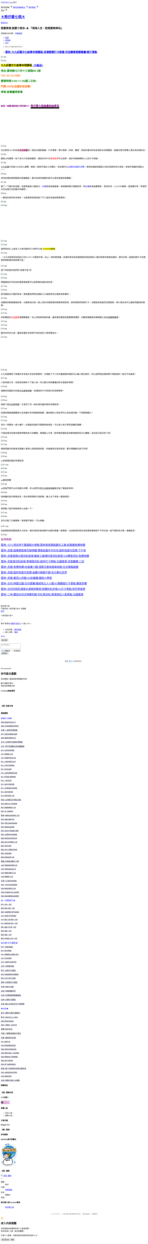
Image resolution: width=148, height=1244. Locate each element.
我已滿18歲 (5, 1240)
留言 (18, 623)
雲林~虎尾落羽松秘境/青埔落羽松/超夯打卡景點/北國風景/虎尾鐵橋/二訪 (42, 561)
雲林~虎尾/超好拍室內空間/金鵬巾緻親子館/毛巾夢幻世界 (34, 572)
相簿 (7, 38)
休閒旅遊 (18, 33)
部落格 (7, 40)
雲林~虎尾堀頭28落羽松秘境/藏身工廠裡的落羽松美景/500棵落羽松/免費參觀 (45, 556)
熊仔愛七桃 (9, 1207)
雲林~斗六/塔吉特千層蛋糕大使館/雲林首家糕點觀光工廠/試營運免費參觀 (43, 545)
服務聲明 (94, 1214)
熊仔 (2, 611)
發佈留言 (4, 653)
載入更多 (4, 640)
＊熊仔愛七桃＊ (13, 17)
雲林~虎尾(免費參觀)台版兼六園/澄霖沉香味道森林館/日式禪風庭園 (39, 567)
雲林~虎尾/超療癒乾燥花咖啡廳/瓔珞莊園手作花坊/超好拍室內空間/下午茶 (43, 550)
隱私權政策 (86, 1214)
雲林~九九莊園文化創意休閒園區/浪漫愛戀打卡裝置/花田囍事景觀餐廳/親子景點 (51, 52)
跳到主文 (4, 23)
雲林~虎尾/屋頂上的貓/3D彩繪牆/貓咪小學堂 (26, 578)
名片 (7, 43)
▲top (3, 636)
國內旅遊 (17, 630)
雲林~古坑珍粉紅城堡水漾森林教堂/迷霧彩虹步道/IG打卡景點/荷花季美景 (43, 589)
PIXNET (57, 1214)
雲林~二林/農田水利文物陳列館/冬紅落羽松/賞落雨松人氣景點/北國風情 (42, 594)
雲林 (16, 632)
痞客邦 (13, 623)
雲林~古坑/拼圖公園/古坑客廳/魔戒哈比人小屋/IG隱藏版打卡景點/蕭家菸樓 (44, 583)
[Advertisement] (17, 124)
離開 (12, 1240)
